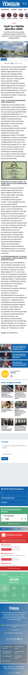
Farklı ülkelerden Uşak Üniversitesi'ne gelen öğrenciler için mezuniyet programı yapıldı (20, 396)
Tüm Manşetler (8, 656)
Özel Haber (22, 666)
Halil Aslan (8, 63)
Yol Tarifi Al (16, 549)
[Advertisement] (14, 475)
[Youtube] (18, 639)
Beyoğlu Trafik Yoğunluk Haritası (6, 652)
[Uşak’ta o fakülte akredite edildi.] (14, 49)
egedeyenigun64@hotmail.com (15, 633)
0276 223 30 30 (15, 629)
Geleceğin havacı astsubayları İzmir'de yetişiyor (7, 410)
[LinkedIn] (15, 639)
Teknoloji (21, 668)
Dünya (13, 666)
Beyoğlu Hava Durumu (19, 647)
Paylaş (4, 59)
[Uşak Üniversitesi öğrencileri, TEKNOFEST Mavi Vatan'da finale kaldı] (7, 388)
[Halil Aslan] (5, 374)
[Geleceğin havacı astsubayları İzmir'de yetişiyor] (7, 404)
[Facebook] (7, 639)
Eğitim (14, 23)
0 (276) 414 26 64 (7, 559)
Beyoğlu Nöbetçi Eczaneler (7, 647)
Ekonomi (16, 668)
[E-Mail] (11, 376)
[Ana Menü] (25, 4)
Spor (25, 9)
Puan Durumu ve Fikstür (20, 652)
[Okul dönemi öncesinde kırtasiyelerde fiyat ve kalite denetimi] (7, 422)
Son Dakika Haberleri (18, 656)
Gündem (13, 9)
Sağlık (20, 9)
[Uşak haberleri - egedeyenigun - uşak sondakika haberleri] (11, 3)
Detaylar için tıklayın (14, 523)
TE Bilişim (18, 672)
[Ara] (23, 4)
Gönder (4, 458)
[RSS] (21, 639)
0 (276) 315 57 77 (7, 549)
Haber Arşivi (7, 660)
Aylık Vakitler (5, 600)
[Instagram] (12, 639)
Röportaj (10, 668)
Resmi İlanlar (5, 9)
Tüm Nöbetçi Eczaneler (14, 568)
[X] (10, 639)
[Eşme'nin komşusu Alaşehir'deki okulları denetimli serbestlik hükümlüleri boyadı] (21, 422)
